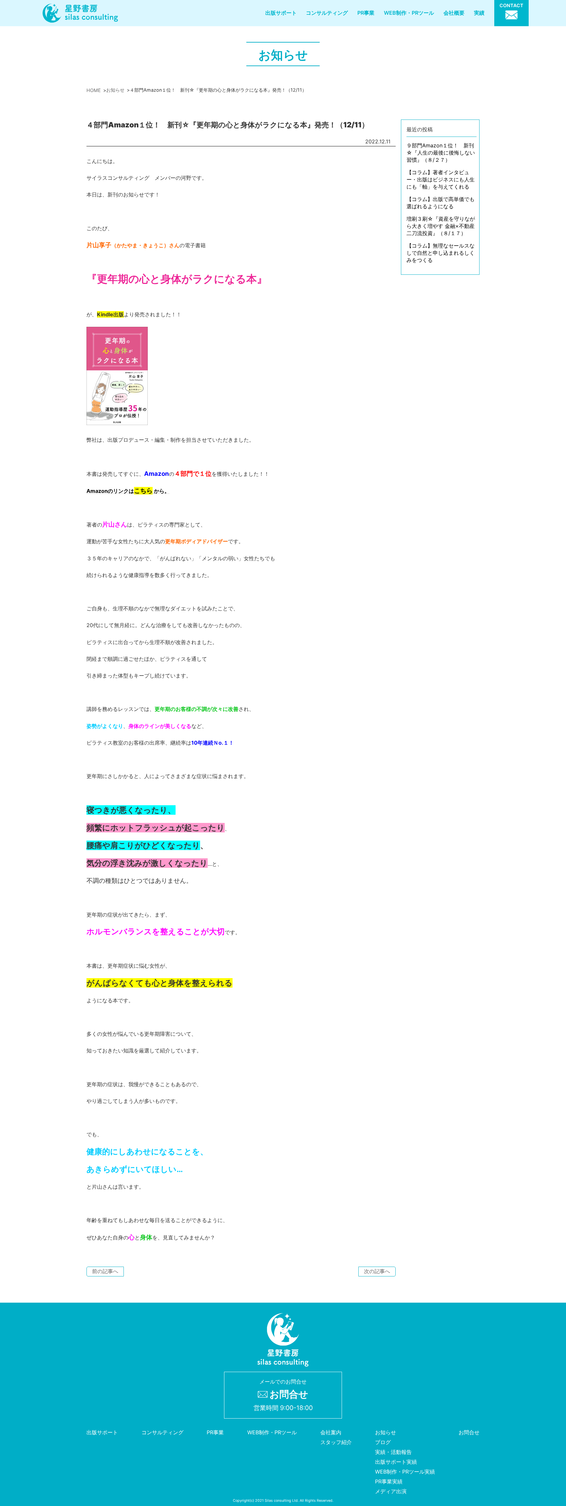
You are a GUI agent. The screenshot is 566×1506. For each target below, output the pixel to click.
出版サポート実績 (396, 1462)
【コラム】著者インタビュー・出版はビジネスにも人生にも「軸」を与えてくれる (440, 179)
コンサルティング (327, 12)
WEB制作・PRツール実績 (405, 1472)
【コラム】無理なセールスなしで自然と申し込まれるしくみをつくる (440, 252)
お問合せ (469, 1432)
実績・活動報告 (393, 1452)
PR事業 (365, 12)
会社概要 (453, 12)
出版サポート (281, 12)
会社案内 (330, 1432)
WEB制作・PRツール (409, 12)
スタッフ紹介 (336, 1442)
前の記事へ (105, 1271)
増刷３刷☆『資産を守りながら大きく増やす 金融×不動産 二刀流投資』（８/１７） (440, 225)
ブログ (383, 1442)
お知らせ (385, 1432)
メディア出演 (390, 1491)
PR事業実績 (389, 1481)
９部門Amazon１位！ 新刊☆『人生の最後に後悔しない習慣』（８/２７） (440, 152)
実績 (479, 12)
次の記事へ (377, 1271)
